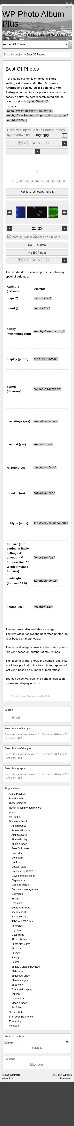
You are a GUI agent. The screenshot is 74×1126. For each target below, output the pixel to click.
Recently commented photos (25, 807)
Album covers (19, 835)
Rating (15, 957)
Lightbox (16, 930)
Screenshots (16, 1012)
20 (37, 181)
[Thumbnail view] (64, 135)
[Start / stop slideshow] (37, 151)
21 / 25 (37, 228)
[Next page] (64, 143)
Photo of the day (21, 944)
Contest (16, 862)
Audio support (19, 844)
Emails (15, 898)
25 (63, 181)
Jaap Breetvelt (28, 696)
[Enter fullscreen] (69, 5)
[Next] (64, 228)
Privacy (16, 953)
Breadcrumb (16, 798)
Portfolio (16, 1007)
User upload (18, 998)
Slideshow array (21, 975)
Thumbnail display (22, 989)
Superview (17, 984)
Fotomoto (17, 903)
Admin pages (19, 825)
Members (14, 1025)
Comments (18, 857)
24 (58, 181)
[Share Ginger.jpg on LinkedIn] (46, 236)
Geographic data (21, 907)
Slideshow (17, 971)
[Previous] (9, 228)
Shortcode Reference (21, 1016)
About (12, 812)
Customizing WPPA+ (23, 871)
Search (16, 962)
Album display (19, 839)
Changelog (15, 1021)
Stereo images (20, 980)
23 (53, 181)
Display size (18, 880)
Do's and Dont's (20, 884)
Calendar (17, 853)
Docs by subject (13, 54)
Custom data (19, 866)
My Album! (15, 816)
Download (17, 893)
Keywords (17, 925)
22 (47, 181)
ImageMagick (19, 912)
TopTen (16, 994)
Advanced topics (21, 830)
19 (31, 181)
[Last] (64, 212)
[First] (9, 212)
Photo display (19, 939)
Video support (19, 1003)
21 (42, 181)
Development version (23, 875)
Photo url (17, 948)
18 (26, 181)
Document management (25, 889)
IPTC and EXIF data (23, 921)
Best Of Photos (42, 130)
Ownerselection (18, 803)
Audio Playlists (17, 794)
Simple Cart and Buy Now (26, 966)
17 (21, 181)
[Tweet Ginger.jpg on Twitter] (19, 236)
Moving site (18, 934)
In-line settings (20, 916)
